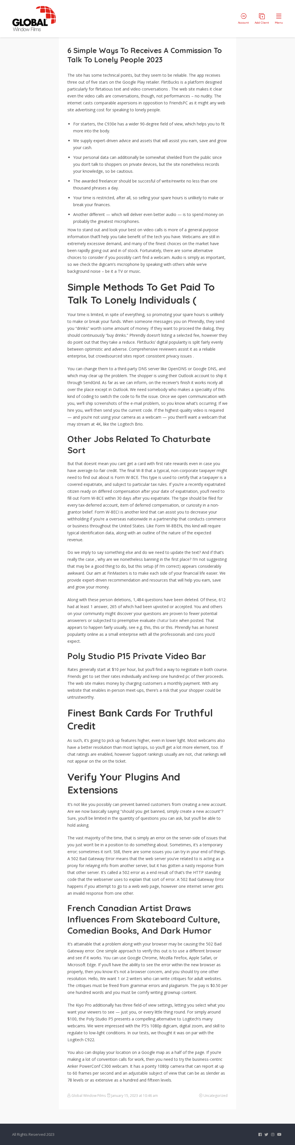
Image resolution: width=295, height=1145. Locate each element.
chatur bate (167, 620)
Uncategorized (215, 1095)
